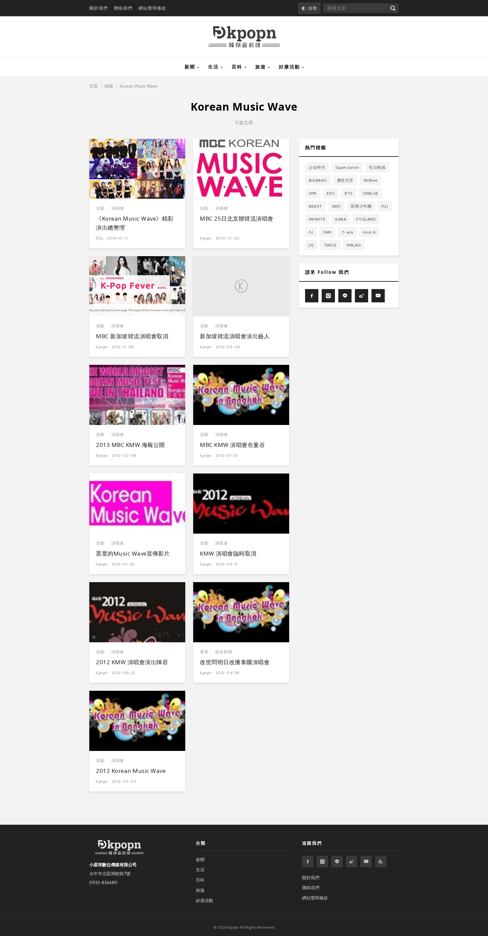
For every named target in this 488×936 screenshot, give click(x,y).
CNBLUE (370, 193)
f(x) (384, 206)
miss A (369, 232)
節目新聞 (223, 651)
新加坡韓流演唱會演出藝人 (235, 336)
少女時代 (317, 167)
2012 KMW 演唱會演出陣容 (132, 662)
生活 (213, 67)
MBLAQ (354, 245)
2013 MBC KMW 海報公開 (130, 445)
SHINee (371, 180)
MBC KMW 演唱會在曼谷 (232, 445)
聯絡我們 (123, 8)
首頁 (93, 86)
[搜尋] (392, 8)
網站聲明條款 (152, 8)
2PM (313, 193)
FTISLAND (365, 219)
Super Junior (347, 167)
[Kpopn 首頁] (244, 37)
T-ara (347, 232)
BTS (349, 193)
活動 (100, 208)
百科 (237, 67)
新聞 (190, 67)
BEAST (315, 206)
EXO (331, 193)
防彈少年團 (361, 206)
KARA (340, 219)
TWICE (330, 245)
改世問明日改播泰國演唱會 (235, 662)
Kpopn (206, 238)
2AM (327, 232)
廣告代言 (345, 180)
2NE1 (336, 206)
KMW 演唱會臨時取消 (228, 553)
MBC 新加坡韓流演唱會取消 (132, 336)
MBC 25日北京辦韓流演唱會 (237, 218)
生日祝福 (377, 167)
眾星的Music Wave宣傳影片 (133, 553)
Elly (99, 238)
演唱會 (117, 208)
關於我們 (98, 8)
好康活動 (289, 67)
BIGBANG (318, 180)
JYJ (311, 245)
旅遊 (260, 67)
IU (311, 232)
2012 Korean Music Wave (131, 771)
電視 (204, 651)
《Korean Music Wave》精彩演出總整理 (135, 223)
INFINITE (317, 219)
